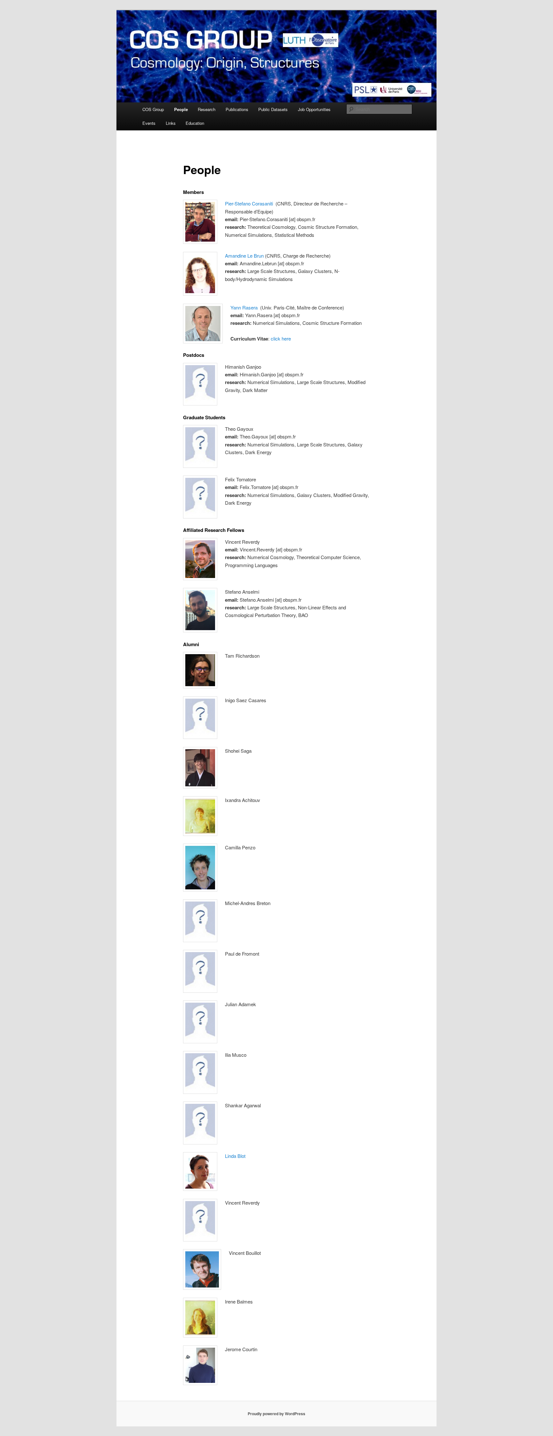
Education (195, 123)
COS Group (153, 109)
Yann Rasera (244, 307)
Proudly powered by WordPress (276, 1413)
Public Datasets (273, 109)
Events (149, 123)
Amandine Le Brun (244, 255)
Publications (237, 109)
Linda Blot (235, 1155)
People (181, 109)
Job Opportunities (314, 109)
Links (171, 123)
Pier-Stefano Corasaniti (249, 203)
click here (281, 338)
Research (206, 109)
